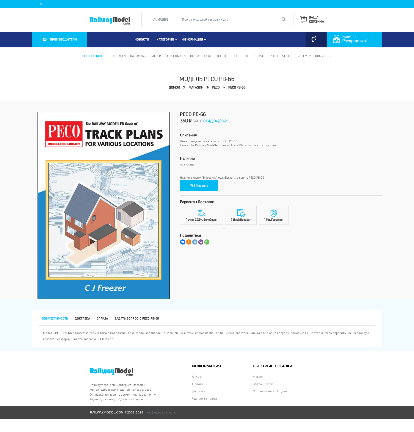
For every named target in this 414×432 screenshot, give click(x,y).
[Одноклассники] (188, 242)
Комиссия (323, 56)
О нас (196, 376)
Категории (165, 39)
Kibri (207, 56)
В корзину (200, 185)
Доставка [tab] (82, 318)
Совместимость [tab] (55, 318)
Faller (156, 56)
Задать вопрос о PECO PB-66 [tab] (136, 318)
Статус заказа (263, 384)
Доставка (198, 391)
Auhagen (119, 56)
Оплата (197, 384)
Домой (174, 87)
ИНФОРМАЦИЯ (192, 39)
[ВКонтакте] (182, 242)
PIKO (246, 56)
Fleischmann (175, 56)
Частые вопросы (204, 398)
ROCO (274, 56)
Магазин (196, 87)
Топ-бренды (92, 56)
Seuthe (287, 56)
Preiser (260, 56)
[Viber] (200, 242)
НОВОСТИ (142, 39)
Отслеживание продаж (270, 391)
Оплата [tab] (102, 318)
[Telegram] (194, 242)
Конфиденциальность (161, 412)
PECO (234, 56)
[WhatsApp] (206, 242)
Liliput (221, 56)
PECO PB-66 (237, 87)
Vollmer (304, 56)
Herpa (194, 56)
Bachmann (138, 56)
